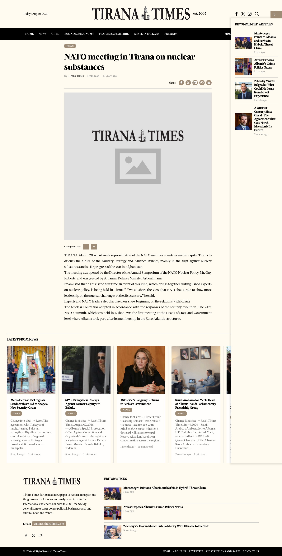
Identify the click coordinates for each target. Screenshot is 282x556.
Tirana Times (76, 76)
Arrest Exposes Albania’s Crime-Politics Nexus (265, 63)
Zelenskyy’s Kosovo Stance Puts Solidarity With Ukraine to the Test (166, 526)
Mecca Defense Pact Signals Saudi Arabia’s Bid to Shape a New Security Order (29, 403)
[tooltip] (236, 14)
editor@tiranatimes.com (49, 523)
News (70, 46)
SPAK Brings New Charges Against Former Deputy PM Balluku (83, 403)
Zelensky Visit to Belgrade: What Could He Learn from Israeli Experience (264, 88)
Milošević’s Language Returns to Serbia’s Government (139, 402)
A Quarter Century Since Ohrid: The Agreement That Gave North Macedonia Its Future (264, 119)
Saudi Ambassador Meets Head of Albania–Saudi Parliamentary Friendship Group (195, 403)
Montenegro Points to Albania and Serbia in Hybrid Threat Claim (265, 40)
